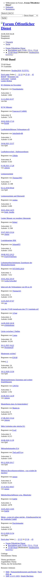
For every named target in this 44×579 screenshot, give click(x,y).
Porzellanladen (17, 89)
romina (14, 200)
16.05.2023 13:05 (7, 509)
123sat (14, 313)
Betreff (3, 77)
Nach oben (5, 539)
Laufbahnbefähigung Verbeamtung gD (15, 129)
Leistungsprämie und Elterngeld (13, 196)
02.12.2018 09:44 (7, 188)
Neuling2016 (34, 52)
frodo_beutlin (9, 212)
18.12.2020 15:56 (7, 372)
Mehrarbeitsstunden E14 (10, 448)
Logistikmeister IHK (8, 240)
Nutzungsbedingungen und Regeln (23, 572)
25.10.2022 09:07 (7, 487)
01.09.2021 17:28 (7, 166)
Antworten (5, 79)
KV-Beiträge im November (11, 85)
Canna (14, 335)
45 (33, 74)
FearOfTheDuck (10, 257)
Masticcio (15, 408)
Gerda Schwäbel (10, 281)
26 (29, 74)
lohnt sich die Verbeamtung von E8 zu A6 (16, 287)
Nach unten (5, 74)
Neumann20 (8, 347)
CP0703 (15, 386)
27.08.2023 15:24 (7, 418)
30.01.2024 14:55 (7, 210)
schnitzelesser (9, 325)
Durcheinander (17, 523)
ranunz (14, 477)
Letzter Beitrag (6, 81)
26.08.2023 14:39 (7, 396)
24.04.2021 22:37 (7, 143)
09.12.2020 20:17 (7, 462)
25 (26, 74)
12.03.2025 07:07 (7, 301)
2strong (7, 168)
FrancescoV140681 (19, 111)
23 (22, 74)
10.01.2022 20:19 (7, 279)
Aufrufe (13, 79)
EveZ (14, 430)
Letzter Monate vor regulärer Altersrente (16, 218)
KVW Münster (6, 107)
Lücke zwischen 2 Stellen (10, 331)
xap (5, 303)
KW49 (14, 358)
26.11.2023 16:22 (7, 345)
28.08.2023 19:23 (7, 254)
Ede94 (14, 499)
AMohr (15, 156)
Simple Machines (27, 576)
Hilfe (7, 572)
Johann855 (16, 244)
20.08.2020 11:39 (7, 440)
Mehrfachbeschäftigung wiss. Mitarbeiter (16, 495)
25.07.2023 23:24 (7, 232)
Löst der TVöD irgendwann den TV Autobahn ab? (20, 309)
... (17, 74)
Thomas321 (16, 291)
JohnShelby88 (17, 133)
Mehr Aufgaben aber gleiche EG (13, 426)
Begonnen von (13, 77)
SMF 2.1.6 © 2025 (13, 576)
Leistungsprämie (7, 174)
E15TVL (9, 55)
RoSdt (6, 123)
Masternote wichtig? (8, 354)
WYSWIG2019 (18, 269)
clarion (6, 234)
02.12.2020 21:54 (7, 533)
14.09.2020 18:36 (7, 323)
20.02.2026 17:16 (7, 121)
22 (19, 74)
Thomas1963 (17, 178)
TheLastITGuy (17, 452)
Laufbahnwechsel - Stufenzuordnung (14, 152)
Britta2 (14, 222)
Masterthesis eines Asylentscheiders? (14, 404)
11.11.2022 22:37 (7, 99)
